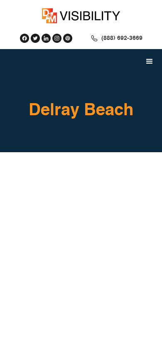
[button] (149, 61)
